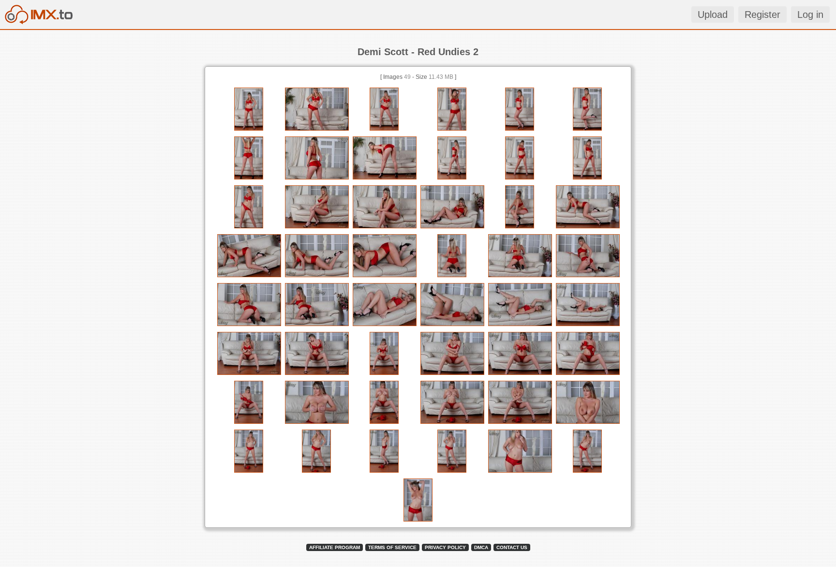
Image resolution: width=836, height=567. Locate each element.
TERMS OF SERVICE (392, 547)
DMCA (481, 547)
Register (762, 14)
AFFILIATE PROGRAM (334, 547)
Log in (810, 14)
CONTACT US (511, 547)
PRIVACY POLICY (445, 547)
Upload (713, 14)
